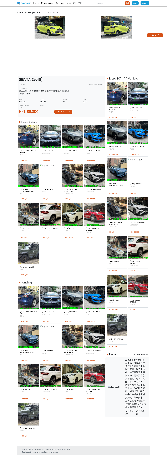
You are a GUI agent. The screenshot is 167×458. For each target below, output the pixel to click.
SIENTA (54, 12)
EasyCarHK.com (45, 449)
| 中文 (79, 3)
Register (145, 3)
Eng (75, 3)
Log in (135, 3)
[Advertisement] (83, 57)
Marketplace (32, 12)
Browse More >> (141, 354)
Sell (127, 3)
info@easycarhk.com (49, 452)
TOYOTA (45, 12)
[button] (50, 27)
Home (20, 12)
